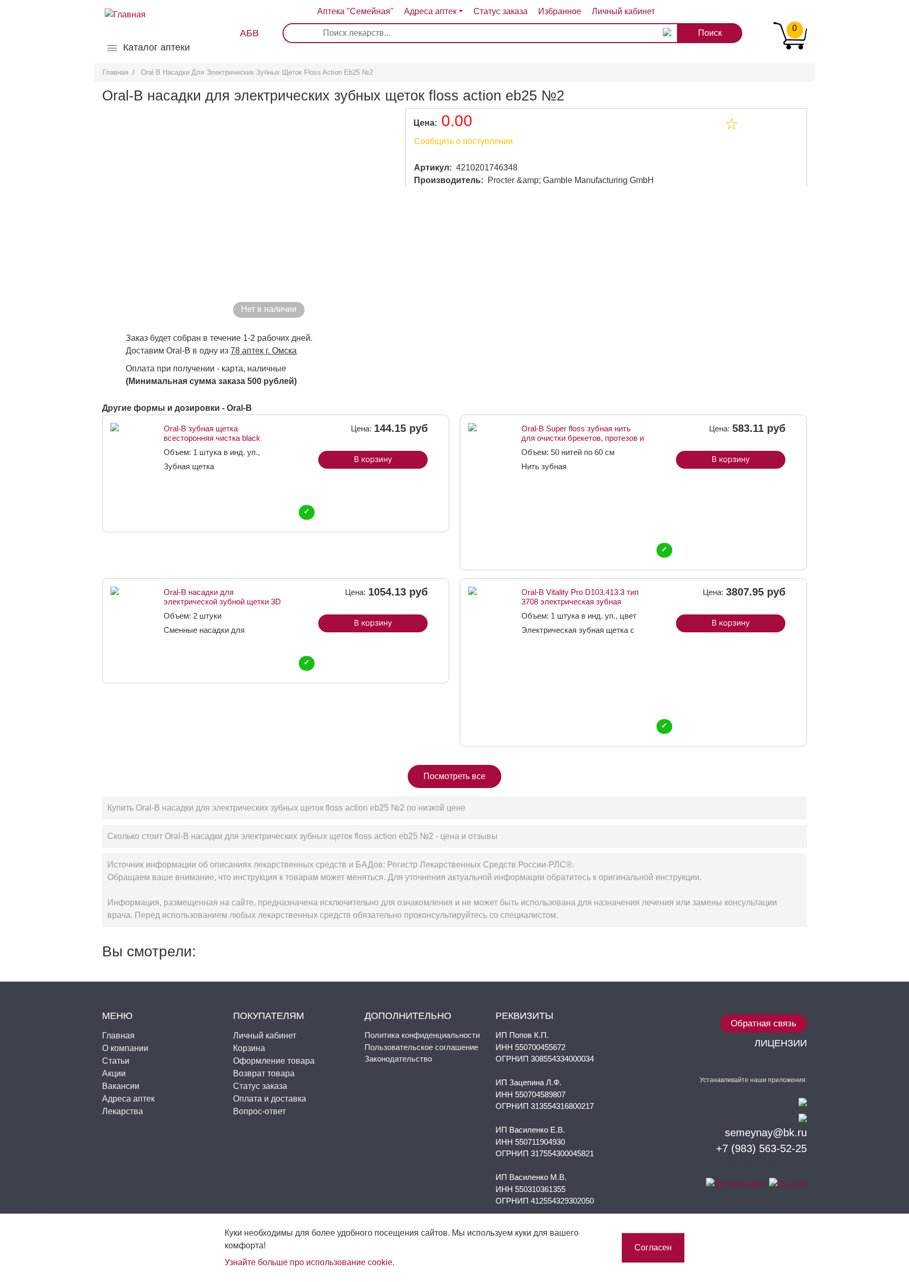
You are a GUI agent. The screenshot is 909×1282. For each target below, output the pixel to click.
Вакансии (120, 1086)
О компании (125, 1048)
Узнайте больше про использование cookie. (310, 1262)
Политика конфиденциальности (422, 1035)
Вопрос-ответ (259, 1111)
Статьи (115, 1060)
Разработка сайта (764, 1164)
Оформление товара (274, 1060)
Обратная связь (763, 1023)
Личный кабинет (264, 1035)
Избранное (559, 11)
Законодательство (398, 1058)
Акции (114, 1073)
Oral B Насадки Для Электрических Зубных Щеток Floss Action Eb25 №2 (257, 72)
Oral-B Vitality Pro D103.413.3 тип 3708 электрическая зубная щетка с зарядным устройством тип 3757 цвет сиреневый (580, 597)
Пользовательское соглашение (421, 1047)
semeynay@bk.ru (766, 1132)
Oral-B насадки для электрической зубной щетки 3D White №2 (222, 597)
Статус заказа (500, 11)
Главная (115, 72)
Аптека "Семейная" (355, 11)
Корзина (249, 1048)
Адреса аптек (430, 11)
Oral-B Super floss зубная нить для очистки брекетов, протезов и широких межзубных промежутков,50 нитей (582, 433)
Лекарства (122, 1111)
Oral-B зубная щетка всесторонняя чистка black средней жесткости (212, 433)
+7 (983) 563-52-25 (761, 1148)
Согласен (653, 1247)
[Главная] (120, 6)
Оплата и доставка (269, 1098)
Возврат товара (264, 1073)
